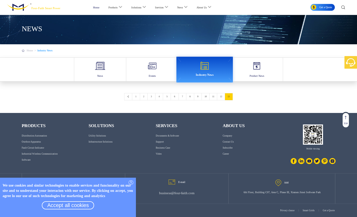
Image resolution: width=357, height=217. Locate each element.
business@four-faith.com (176, 193)
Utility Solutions (97, 135)
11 (213, 96)
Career (226, 154)
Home (96, 7)
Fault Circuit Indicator (33, 148)
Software (26, 160)
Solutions (136, 7)
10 (206, 96)
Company (227, 135)
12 (221, 96)
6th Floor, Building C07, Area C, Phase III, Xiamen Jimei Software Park (282, 192)
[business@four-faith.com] (172, 182)
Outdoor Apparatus (31, 141)
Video (159, 154)
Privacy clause (287, 210)
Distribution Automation (34, 135)
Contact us (228, 141)
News (180, 7)
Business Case (163, 148)
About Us (202, 7)
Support (160, 141)
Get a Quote (329, 210)
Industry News (45, 50)
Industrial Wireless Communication (40, 154)
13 (229, 96)
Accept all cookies (68, 205)
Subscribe (228, 148)
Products (113, 7)
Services (159, 7)
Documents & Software (167, 135)
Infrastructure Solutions (101, 141)
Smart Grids (309, 210)
